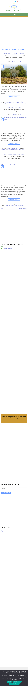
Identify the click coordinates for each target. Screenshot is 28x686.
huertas (22, 205)
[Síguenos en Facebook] (8, 1)
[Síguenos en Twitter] (15, 1)
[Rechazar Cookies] (26, 678)
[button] (14, 14)
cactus (12, 102)
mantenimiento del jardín (8, 206)
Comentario (24, 103)
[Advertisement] (14, 31)
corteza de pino (9, 149)
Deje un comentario (23, 208)
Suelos (19, 107)
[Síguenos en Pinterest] (17, 1)
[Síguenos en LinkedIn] (20, 1)
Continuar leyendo (14, 96)
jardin (2, 206)
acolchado (9, 102)
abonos (7, 205)
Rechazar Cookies (17, 681)
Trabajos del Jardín (19, 54)
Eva (20, 61)
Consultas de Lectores (12, 53)
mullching (16, 206)
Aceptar (9, 681)
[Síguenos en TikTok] (13, 1)
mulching (21, 102)
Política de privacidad (14, 683)
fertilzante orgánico (17, 205)
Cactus (5, 53)
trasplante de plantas (5, 103)
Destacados (7, 154)
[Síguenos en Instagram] (10, 1)
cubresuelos (16, 102)
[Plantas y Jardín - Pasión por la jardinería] (14, 8)
